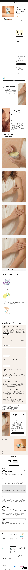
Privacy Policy (20, 551)
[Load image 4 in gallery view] (11, 19)
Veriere (4, 569)
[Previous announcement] (1, 1)
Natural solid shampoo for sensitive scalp (13, 536)
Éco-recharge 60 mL (19, 39)
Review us (14, 80)
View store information (19, 69)
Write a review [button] (14, 465)
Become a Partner (4, 538)
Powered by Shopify (7, 569)
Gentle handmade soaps (13, 534)
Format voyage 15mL (20, 36)
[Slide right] (13, 19)
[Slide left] (2, 19)
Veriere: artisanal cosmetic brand (4, 533)
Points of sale (4, 536)
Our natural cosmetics (13, 532)
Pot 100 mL (18, 41)
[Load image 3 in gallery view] (9, 19)
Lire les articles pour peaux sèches (17, 433)
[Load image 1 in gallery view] (4, 19)
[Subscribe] (14, 560)
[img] (3, 470)
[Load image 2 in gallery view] (7, 19)
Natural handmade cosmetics (13, 546)
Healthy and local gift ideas (14, 542)
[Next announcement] (26, 1)
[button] (1, 3)
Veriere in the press (4, 541)
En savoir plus (6, 334)
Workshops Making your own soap (13, 539)
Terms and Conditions (21, 550)
